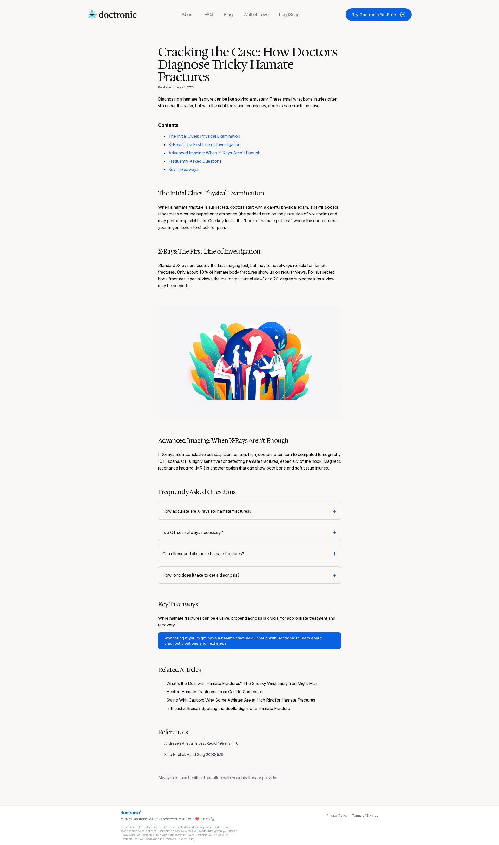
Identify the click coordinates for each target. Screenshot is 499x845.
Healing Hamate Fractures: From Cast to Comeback (214, 691)
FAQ (208, 14)
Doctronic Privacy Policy (180, 838)
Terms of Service (365, 815)
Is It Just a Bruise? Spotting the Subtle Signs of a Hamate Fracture (228, 708)
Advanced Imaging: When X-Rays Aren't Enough (214, 152)
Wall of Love (256, 14)
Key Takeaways (183, 169)
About (187, 14)
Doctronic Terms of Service (137, 838)
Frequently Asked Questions (194, 161)
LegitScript (290, 14)
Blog (228, 14)
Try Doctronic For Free (374, 14)
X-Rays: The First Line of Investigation (204, 144)
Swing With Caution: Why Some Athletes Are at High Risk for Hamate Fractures (240, 700)
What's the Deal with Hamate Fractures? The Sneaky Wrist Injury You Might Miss (242, 683)
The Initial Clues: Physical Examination (204, 136)
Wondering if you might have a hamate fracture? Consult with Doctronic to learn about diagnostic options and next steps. (243, 640)
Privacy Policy (337, 815)
